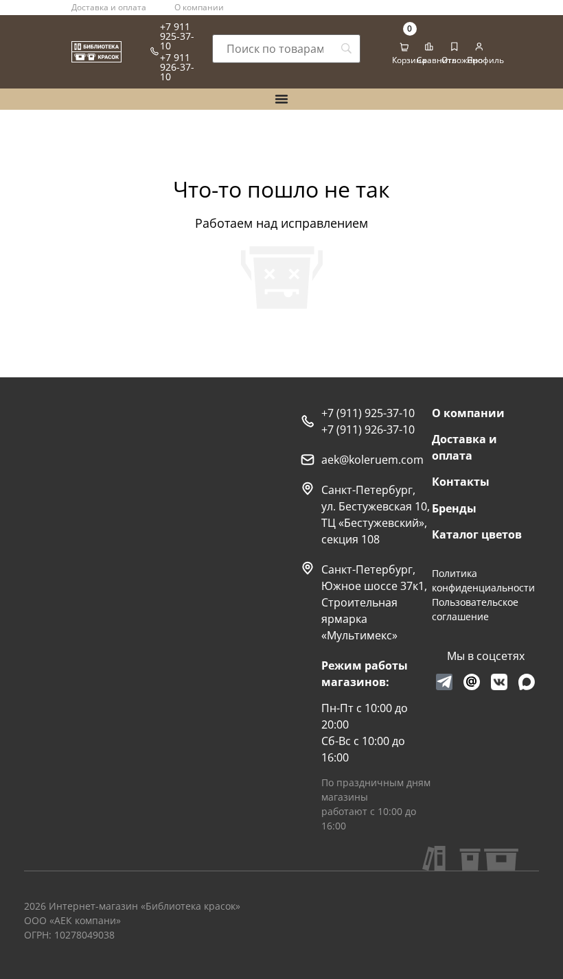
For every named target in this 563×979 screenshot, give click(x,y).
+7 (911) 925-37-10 (368, 413)
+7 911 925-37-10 (177, 36)
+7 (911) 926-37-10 (368, 429)
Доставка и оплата (108, 7)
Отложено (462, 60)
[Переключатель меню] (281, 99)
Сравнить (437, 60)
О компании (199, 7)
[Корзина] (404, 47)
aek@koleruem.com (372, 459)
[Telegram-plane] (444, 682)
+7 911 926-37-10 (177, 67)
